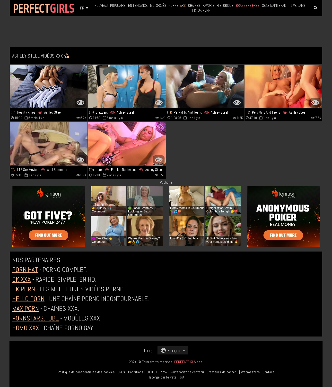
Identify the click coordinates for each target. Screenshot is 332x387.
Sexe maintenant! (275, 5)
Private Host (175, 377)
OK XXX (21, 279)
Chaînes (194, 5)
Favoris (208, 5)
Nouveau (101, 5)
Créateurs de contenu (222, 372)
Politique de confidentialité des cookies (86, 372)
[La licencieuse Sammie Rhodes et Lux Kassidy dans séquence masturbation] (48, 86)
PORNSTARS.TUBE (35, 318)
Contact (268, 372)
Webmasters (250, 372)
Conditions (135, 372)
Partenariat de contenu (187, 372)
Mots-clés (158, 5)
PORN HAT (25, 269)
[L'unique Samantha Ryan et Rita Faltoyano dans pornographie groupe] (283, 86)
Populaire (118, 5)
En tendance (138, 5)
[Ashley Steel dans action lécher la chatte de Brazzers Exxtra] (127, 86)
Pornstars (177, 5)
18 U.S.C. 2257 (157, 372)
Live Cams (298, 5)
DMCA (121, 372)
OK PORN (23, 289)
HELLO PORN (28, 298)
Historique (225, 5)
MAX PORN (25, 308)
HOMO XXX (25, 328)
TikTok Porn (201, 10)
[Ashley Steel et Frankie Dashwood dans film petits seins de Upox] (127, 144)
